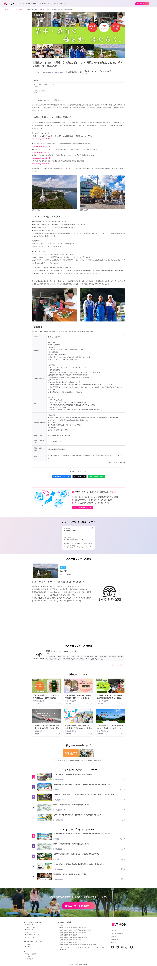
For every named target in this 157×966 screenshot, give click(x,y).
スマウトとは (29, 925)
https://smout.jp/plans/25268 (41, 164)
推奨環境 (113, 936)
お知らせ (27, 956)
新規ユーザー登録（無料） (78, 906)
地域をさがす (29, 929)
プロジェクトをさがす (31, 927)
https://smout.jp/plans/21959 (41, 146)
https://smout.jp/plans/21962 (41, 158)
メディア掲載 (29, 959)
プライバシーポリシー (117, 933)
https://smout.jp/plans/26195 (41, 152)
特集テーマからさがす (31, 932)
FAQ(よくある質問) (30, 954)
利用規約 (113, 930)
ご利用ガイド (29, 944)
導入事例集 (28, 947)
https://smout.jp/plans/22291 (41, 139)
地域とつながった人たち (32, 934)
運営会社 (113, 942)
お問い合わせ (114, 939)
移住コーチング (29, 937)
